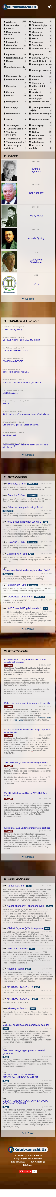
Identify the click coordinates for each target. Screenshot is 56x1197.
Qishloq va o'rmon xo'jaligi (39, 108)
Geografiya (12, 45)
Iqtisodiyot (37, 54)
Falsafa (10, 38)
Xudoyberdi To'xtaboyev (36, 261)
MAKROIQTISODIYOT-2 (20, 987)
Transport (37, 138)
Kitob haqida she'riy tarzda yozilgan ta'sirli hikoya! (26, 414)
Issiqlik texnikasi (15, 58)
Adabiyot (11, 22)
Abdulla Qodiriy (36, 238)
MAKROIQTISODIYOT (19, 999)
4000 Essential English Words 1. (24, 521)
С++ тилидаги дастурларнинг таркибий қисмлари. (24, 1052)
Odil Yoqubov (36, 193)
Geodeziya (37, 42)
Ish (31, 1155)
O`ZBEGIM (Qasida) (12, 329)
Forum (39, 1155)
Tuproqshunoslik (15, 142)
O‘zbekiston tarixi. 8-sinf (20, 596)
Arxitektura (37, 22)
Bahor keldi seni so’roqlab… (16, 372)
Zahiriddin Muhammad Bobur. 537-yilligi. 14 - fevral (25, 794)
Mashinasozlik (13, 76)
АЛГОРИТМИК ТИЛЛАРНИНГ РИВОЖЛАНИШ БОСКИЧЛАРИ (20, 1076)
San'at (9, 119)
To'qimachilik (13, 138)
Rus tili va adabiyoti (42, 113)
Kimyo (9, 61)
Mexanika (11, 86)
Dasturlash (37, 28)
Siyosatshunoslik (41, 119)
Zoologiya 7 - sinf (17, 483)
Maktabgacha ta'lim (42, 64)
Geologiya (37, 45)
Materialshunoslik (15, 79)
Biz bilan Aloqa (20, 1155)
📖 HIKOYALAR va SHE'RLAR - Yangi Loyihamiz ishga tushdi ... (27, 730)
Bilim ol (6, 403)
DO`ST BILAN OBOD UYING (16, 350)
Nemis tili (37, 92)
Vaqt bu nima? (9, 435)
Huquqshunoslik (15, 48)
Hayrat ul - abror (15, 969)
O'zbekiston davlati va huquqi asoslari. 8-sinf (26, 570)
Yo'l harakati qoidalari (36, 146)
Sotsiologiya (13, 125)
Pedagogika (12, 101)
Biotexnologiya (40, 25)
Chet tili (10, 28)
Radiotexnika (13, 113)
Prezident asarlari (41, 101)
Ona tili (10, 95)
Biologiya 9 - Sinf (17, 585)
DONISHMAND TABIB (13, 361)
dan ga (18, 1162)
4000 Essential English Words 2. (24, 608)
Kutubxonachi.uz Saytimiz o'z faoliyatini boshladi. (27, 828)
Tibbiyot (36, 132)
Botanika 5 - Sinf (16, 542)
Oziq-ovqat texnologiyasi (36, 97)
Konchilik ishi (39, 61)
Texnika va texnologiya (10, 133)
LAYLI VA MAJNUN (17, 948)
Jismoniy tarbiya (40, 58)
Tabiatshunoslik (14, 129)
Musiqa (10, 92)
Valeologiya (38, 142)
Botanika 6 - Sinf (16, 495)
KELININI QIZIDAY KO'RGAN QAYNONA (22, 382)
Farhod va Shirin (15, 885)
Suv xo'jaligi (38, 125)
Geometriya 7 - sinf (17, 554)
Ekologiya (37, 32)
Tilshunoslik (38, 135)
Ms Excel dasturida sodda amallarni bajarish (26, 1025)
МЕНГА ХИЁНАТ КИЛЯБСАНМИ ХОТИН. (22, 340)
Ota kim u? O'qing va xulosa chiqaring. (21, 425)
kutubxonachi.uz (44, 718)
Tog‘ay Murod (36, 215)
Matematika (38, 76)
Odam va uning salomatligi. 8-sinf (25, 507)
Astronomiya (13, 25)
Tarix (34, 129)
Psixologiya (12, 107)
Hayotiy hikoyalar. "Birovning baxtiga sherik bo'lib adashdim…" (26, 445)
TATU (36, 283)
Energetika (37, 35)
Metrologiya (38, 83)
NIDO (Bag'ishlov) (11, 393)
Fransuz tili (12, 42)
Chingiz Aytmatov (36, 170)
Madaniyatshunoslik (14, 67)
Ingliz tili (10, 54)
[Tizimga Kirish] (49, 7)
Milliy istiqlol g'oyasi (37, 87)
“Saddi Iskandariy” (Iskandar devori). (26, 906)
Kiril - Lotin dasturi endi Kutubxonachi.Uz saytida (27, 703)
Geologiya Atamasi (18, 1008)
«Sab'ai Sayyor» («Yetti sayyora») (25, 928)
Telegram (29, 1165)
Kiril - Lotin (18, 720)
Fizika (35, 38)
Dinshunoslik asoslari (12, 33)
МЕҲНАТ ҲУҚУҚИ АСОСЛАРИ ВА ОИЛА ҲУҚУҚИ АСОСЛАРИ (25, 1102)
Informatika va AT (41, 48)
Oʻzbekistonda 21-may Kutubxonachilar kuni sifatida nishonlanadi (25, 660)
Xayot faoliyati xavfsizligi (12, 146)
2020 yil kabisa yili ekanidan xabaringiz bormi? (26, 762)
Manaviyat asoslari (41, 70)
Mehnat (36, 79)
